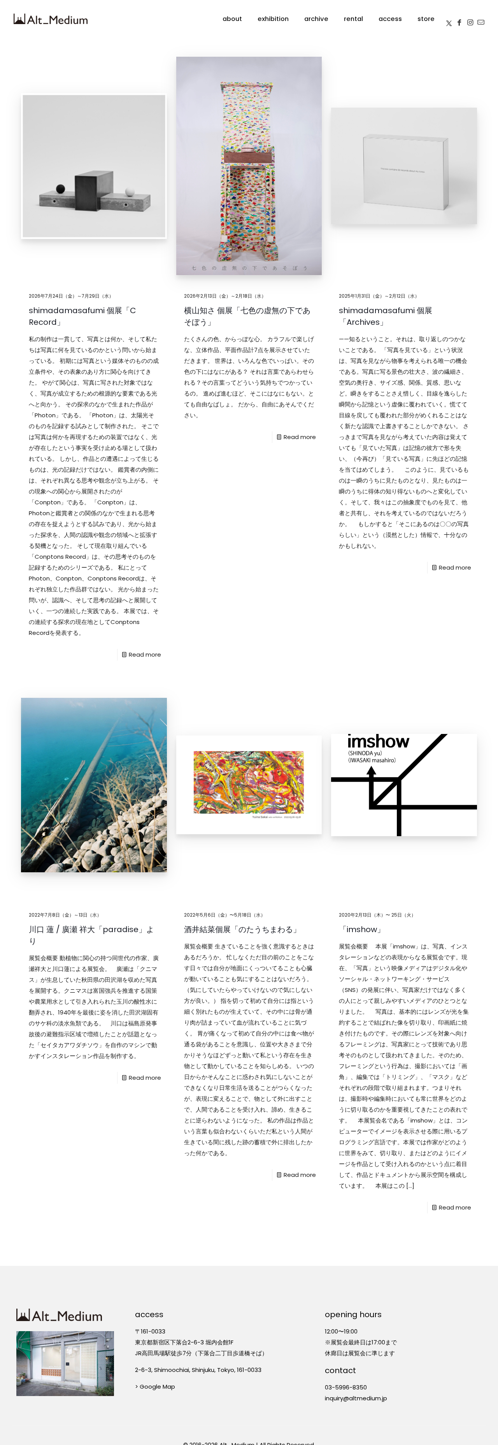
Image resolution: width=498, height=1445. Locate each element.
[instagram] (469, 19)
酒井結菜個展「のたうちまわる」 (242, 929)
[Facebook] (459, 19)
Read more (145, 654)
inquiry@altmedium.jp (356, 1398)
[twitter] (449, 19)
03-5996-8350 (346, 1387)
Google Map (157, 1386)
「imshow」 (362, 929)
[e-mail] (480, 19)
